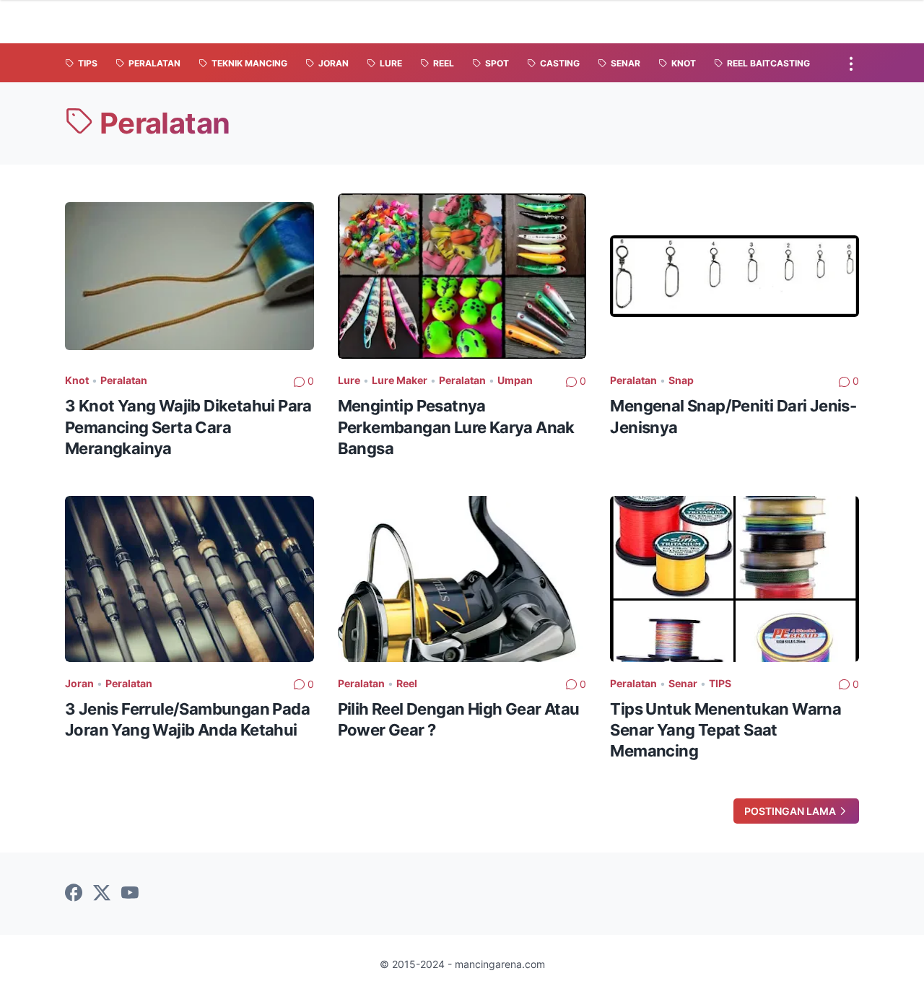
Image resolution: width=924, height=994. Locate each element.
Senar (682, 683)
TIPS (720, 683)
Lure (349, 380)
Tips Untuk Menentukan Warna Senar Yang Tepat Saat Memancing (725, 730)
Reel (406, 683)
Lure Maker (399, 380)
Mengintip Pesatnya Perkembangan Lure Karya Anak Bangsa (456, 427)
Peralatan (123, 380)
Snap (681, 380)
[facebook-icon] (73, 893)
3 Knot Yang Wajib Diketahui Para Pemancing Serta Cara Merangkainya (188, 427)
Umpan (515, 380)
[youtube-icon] (130, 893)
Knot (77, 380)
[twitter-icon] (101, 893)
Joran (79, 683)
